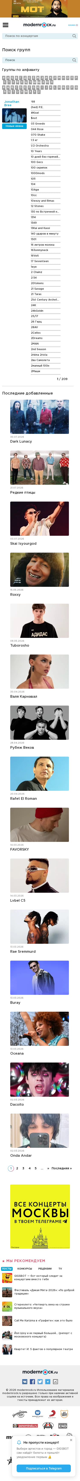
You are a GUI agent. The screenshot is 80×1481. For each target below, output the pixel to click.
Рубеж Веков (22, 747)
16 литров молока (42, 245)
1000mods (38, 173)
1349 (34, 223)
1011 (33, 179)
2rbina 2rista (39, 355)
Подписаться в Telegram (44, 1468)
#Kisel (35, 113)
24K (33, 305)
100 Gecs (37, 162)
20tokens (37, 283)
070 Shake (38, 135)
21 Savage (37, 289)
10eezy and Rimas (42, 201)
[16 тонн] (20, 1413)
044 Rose (37, 129)
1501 (33, 239)
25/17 (34, 316)
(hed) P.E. (37, 107)
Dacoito (17, 1104)
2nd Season (38, 349)
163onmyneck (39, 250)
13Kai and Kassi (40, 228)
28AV (34, 327)
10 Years (36, 151)
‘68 (33, 102)
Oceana (17, 1053)
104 (33, 184)
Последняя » (62, 1168)
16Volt (35, 256)
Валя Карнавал (23, 696)
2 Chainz (36, 272)
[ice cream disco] (64, 1413)
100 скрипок (39, 168)
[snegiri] (48, 1425)
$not (34, 118)
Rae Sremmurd (23, 951)
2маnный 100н (40, 366)
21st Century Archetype (45, 300)
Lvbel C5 (17, 900)
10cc (34, 195)
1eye (34, 267)
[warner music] (38, 1413)
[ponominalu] (25, 1425)
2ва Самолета (40, 360)
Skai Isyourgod (23, 543)
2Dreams (36, 338)
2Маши (35, 371)
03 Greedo (38, 124)
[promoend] (62, 1425)
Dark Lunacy (21, 441)
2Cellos (36, 333)
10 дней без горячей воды (45, 157)
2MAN (35, 344)
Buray (15, 1002)
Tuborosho (19, 645)
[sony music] (52, 1413)
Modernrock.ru (39, 25)
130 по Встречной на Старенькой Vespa (45, 212)
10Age (35, 190)
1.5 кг (34, 140)
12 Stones (37, 206)
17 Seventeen (40, 261)
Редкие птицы (22, 492)
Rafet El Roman (23, 798)
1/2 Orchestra (40, 146)
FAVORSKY (19, 849)
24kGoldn (37, 311)
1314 (33, 217)
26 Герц (36, 322)
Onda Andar (21, 1155)
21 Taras (36, 294)
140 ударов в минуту (44, 234)
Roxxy (15, 594)
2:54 (34, 278)
